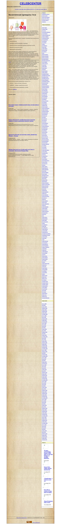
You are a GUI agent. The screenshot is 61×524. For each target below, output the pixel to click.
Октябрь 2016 (44, 378)
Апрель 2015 (44, 405)
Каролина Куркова (45, 111)
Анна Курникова (45, 39)
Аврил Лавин (44, 27)
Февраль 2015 (44, 408)
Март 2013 (44, 432)
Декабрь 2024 (44, 318)
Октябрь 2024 (44, 321)
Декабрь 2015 (44, 393)
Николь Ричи (44, 202)
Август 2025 (44, 315)
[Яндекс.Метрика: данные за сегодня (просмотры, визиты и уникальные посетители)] (36, 522)
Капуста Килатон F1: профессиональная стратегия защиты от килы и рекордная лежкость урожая (22, 120)
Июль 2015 (44, 400)
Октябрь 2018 (44, 354)
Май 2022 (43, 333)
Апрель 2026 (44, 306)
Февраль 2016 (44, 390)
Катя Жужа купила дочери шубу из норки (48, 491)
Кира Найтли (44, 130)
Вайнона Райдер (45, 54)
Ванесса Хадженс (45, 57)
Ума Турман (44, 260)
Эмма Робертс (44, 293)
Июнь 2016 (44, 384)
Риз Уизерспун (44, 224)
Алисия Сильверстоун (46, 35)
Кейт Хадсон (44, 120)
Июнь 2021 (44, 339)
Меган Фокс (44, 171)
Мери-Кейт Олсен (45, 175)
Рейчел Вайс (44, 220)
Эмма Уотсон (44, 296)
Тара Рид (43, 254)
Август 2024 (44, 323)
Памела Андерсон (45, 211)
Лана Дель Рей (44, 153)
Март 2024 (44, 330)
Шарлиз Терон (44, 275)
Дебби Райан (44, 66)
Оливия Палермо (45, 206)
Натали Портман (45, 194)
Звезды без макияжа (46, 17)
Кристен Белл (44, 135)
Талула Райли (44, 253)
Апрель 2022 (44, 335)
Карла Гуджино (45, 106)
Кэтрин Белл (44, 148)
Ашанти (43, 44)
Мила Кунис (44, 178)
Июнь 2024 (44, 326)
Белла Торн (44, 47)
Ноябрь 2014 (44, 412)
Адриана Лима (44, 29)
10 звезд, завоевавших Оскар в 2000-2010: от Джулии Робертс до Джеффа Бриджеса (48, 454)
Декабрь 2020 (44, 345)
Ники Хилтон (44, 197)
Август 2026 (44, 303)
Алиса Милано (44, 33)
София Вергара (45, 251)
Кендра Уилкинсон (45, 126)
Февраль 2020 (44, 351)
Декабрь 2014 (44, 411)
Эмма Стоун (44, 294)
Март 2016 (44, 388)
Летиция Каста (44, 156)
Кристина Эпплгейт (45, 144)
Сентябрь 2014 (44, 415)
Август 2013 (44, 424)
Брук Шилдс (44, 51)
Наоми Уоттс (44, 193)
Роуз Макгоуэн (44, 227)
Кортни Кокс (44, 133)
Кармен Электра (45, 109)
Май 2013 (43, 429)
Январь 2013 (44, 435)
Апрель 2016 (44, 387)
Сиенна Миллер (45, 244)
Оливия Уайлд (44, 208)
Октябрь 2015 (44, 396)
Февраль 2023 (44, 332)
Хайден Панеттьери (45, 263)
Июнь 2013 (44, 427)
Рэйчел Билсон (45, 229)
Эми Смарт (44, 291)
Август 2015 (44, 399)
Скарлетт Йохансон (45, 247)
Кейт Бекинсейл (45, 112)
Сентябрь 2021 (44, 336)
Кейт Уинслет (44, 118)
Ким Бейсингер (44, 127)
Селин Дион (44, 238)
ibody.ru (15, 89)
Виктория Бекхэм (45, 59)
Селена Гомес (44, 236)
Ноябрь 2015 (44, 394)
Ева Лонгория (44, 97)
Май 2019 (43, 353)
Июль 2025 (44, 317)
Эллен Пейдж (44, 287)
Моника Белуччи (45, 187)
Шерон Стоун (44, 278)
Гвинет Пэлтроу (45, 63)
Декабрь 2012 (44, 436)
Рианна (43, 223)
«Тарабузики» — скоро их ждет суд (48, 480)
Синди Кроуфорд (45, 245)
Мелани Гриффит (45, 172)
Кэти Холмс (44, 147)
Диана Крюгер (44, 93)
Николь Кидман (45, 200)
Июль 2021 (44, 338)
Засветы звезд (44, 15)
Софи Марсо (44, 248)
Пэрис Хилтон (44, 217)
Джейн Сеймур (44, 72)
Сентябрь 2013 (44, 423)
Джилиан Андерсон (45, 87)
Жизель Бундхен (45, 100)
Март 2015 (44, 406)
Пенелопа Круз (44, 212)
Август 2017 (44, 365)
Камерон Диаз (44, 105)
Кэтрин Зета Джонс (45, 150)
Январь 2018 (44, 362)
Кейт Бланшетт (45, 114)
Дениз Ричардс (45, 71)
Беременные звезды (45, 14)
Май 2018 (43, 360)
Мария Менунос (45, 168)
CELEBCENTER (30, 3)
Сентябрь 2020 (44, 348)
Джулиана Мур (44, 90)
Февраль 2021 (44, 342)
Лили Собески (44, 159)
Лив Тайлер (44, 157)
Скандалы (44, 21)
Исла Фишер (44, 102)
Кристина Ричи (44, 142)
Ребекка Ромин (44, 218)
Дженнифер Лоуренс (46, 81)
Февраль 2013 (44, 433)
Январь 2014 (44, 418)
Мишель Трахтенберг (46, 184)
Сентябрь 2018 (44, 356)
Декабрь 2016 (44, 375)
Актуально (44, 30)
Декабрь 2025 (44, 311)
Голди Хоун (44, 65)
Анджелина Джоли (45, 38)
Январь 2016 (44, 391)
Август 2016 (44, 381)
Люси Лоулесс (44, 163)
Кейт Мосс (44, 117)
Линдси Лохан (44, 162)
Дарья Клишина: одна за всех (48, 501)
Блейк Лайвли (44, 48)
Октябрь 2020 (44, 347)
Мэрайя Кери (44, 190)
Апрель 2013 (44, 430)
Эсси (10, 62)
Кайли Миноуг (44, 103)
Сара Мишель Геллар (46, 235)
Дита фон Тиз (44, 94)
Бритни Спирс (44, 50)
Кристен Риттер (45, 136)
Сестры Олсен (44, 242)
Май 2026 (43, 305)
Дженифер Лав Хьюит (46, 75)
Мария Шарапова (45, 169)
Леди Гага (44, 154)
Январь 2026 (44, 309)
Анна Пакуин (44, 41)
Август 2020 (44, 350)
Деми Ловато (44, 68)
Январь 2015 (44, 409)
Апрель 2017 (44, 369)
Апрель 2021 (44, 341)
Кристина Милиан (45, 141)
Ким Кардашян (44, 129)
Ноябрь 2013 (44, 421)
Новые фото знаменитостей (22, 517)
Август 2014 (44, 417)
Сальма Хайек (44, 230)
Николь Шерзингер (45, 203)
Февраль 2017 (44, 372)
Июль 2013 (44, 426)
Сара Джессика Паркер (46, 233)
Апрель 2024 (44, 329)
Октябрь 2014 (44, 414)
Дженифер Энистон (45, 78)
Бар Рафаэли (44, 45)
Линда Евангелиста (45, 160)
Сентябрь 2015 (44, 397)
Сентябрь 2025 (44, 314)
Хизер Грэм (44, 266)
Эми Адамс (44, 290)
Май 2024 (43, 327)
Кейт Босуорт (44, 115)
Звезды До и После (45, 18)
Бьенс (43, 53)
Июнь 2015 (44, 402)
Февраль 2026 (44, 308)
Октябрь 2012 (44, 439)
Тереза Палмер (45, 257)
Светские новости (45, 20)
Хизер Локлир (44, 268)
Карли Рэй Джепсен (45, 108)
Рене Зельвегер (45, 221)
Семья (43, 239)
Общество (44, 205)
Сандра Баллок (45, 232)
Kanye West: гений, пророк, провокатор (48, 468)
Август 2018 (44, 357)
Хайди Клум (44, 265)
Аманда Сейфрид (45, 36)
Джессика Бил (44, 84)
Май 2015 (43, 403)
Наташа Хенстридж (45, 196)
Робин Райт (44, 226)
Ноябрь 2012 (44, 438)
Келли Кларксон (45, 123)
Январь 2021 (44, 344)
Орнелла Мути (44, 209)
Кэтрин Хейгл (44, 151)
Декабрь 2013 (44, 420)
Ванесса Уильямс (45, 56)
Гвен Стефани (44, 62)
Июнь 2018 (44, 359)
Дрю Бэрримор (44, 96)
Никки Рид (44, 199)
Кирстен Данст (44, 132)
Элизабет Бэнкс (45, 281)
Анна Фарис (44, 42)
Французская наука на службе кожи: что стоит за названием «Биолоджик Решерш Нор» (21, 150)
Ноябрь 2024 (44, 320)
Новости (44, 12)
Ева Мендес (44, 99)
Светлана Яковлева (45, 297)
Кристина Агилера (45, 139)
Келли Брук (44, 121)
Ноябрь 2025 (44, 312)
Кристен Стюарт (45, 138)
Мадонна (43, 165)
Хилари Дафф (44, 269)
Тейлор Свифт (44, 256)
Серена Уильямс (45, 241)
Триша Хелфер (44, 259)
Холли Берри (44, 272)
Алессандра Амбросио (46, 32)
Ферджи (43, 262)
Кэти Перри (44, 145)
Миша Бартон (44, 181)
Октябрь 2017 (44, 363)
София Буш (44, 250)
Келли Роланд (44, 124)
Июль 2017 (44, 366)
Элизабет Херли (45, 284)
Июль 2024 (44, 324)
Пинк (43, 215)
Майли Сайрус (44, 166)
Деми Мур (44, 69)
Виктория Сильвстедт (46, 60)
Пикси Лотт (44, 214)
